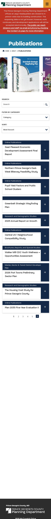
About (14, 51)
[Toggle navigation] (47, 4)
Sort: (4, 125)
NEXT (37, 316)
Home (7, 51)
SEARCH (5, 99)
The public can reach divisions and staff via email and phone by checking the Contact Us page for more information (25, 28)
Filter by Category (11, 112)
